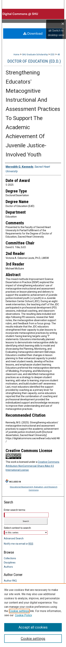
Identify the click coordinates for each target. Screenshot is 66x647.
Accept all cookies (33, 627)
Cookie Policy (23, 615)
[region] (33, 615)
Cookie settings (19, 611)
